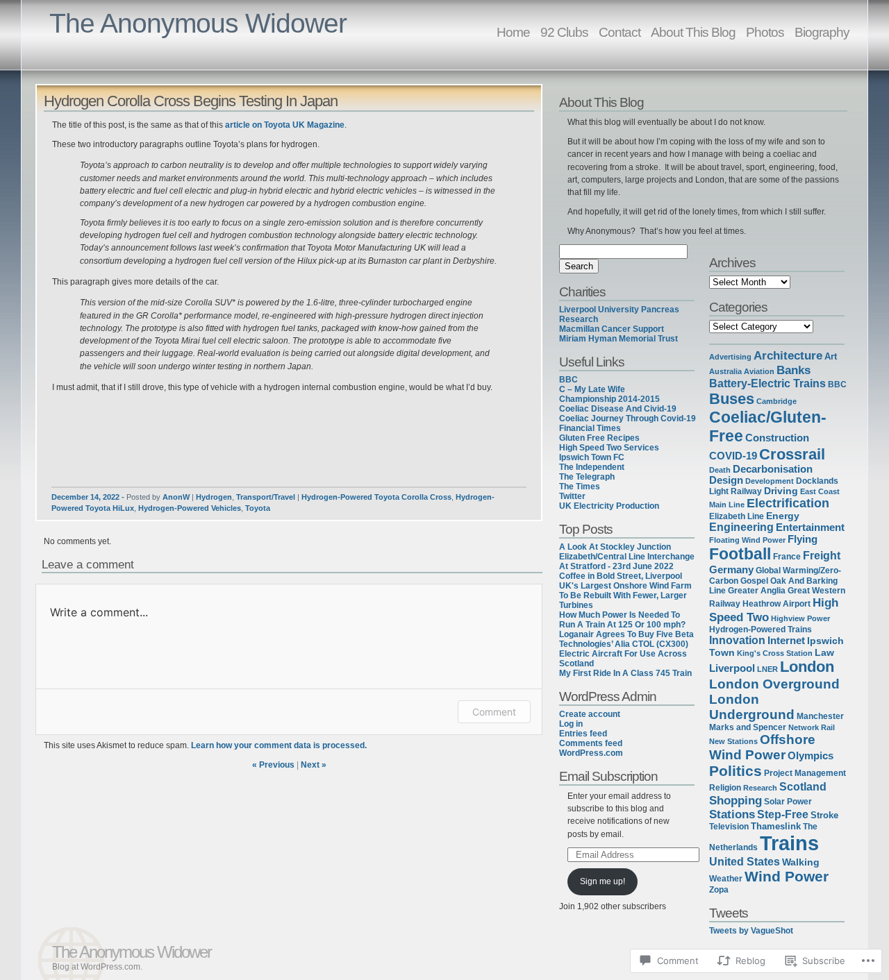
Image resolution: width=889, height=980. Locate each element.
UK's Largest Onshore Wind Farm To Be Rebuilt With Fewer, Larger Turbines (625, 595)
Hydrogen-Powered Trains (760, 629)
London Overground (774, 683)
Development (769, 481)
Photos (765, 32)
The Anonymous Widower (198, 23)
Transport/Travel (265, 497)
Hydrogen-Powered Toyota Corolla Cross (376, 497)
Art (830, 357)
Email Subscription (608, 776)
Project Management (805, 773)
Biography (822, 32)
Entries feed (583, 733)
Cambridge (776, 401)
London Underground (752, 707)
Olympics (810, 755)
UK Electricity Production (609, 506)
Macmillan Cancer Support (611, 329)
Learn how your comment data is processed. (279, 745)
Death (720, 470)
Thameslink (776, 826)
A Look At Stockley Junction (615, 547)
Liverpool (732, 668)
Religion (725, 787)
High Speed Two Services (609, 448)
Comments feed (590, 743)
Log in (571, 724)
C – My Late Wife (592, 389)
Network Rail (811, 727)
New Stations (733, 741)
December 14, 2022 (85, 497)
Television (729, 826)
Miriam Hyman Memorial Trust (618, 339)
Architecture (788, 355)
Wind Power (787, 876)
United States (744, 861)
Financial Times (590, 428)
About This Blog (693, 32)
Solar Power (788, 801)
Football (740, 554)
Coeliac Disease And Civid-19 (617, 409)
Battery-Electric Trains (767, 383)
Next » (313, 765)
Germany (731, 569)
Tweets (728, 912)
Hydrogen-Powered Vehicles (189, 508)
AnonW (176, 497)
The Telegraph (587, 477)
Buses (731, 398)
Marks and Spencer (747, 727)
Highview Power (800, 618)
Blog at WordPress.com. (97, 967)
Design (726, 480)
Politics (735, 771)
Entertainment (810, 527)
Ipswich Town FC (591, 457)
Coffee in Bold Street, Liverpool (620, 576)
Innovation (737, 640)
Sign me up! (602, 881)
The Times (579, 486)
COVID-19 (733, 456)
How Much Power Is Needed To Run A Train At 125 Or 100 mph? (622, 620)
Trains (789, 842)
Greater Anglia (757, 590)
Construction (777, 437)
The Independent (591, 467)
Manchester (820, 716)
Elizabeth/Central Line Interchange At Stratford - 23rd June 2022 (627, 561)
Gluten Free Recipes (599, 438)
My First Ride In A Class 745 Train (625, 673)
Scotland (802, 786)
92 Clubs (564, 32)
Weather (725, 879)
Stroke (824, 815)
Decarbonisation (773, 469)
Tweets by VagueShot (751, 931)
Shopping (735, 800)
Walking (801, 862)
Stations (732, 814)
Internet (786, 640)
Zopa (719, 890)
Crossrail (792, 454)
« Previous (273, 765)
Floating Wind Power (747, 540)
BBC (568, 380)
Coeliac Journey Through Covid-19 (627, 418)
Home (513, 32)
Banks (793, 370)
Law (824, 653)
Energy (782, 516)
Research (760, 788)
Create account (589, 714)
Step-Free (782, 814)
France (787, 556)
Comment (494, 712)
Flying (802, 539)
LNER (767, 669)
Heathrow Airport (776, 603)
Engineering (741, 527)
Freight (821, 555)
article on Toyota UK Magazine (284, 125)
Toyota (257, 508)
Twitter (572, 496)
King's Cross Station (775, 653)
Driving (781, 491)
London (807, 666)
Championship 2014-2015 (609, 399)
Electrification (788, 503)
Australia (725, 371)
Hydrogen (214, 497)
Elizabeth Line (736, 516)
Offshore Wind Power (762, 747)
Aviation (759, 371)
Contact (619, 32)
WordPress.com (591, 753)
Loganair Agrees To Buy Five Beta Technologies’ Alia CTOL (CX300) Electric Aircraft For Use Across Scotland (626, 649)
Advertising (730, 357)
